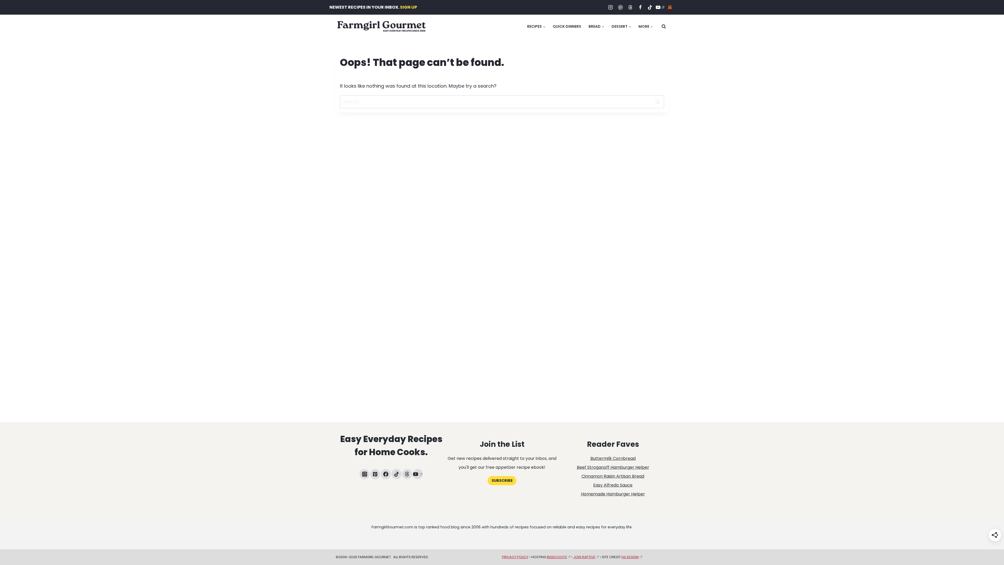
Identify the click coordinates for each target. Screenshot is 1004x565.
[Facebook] (640, 7)
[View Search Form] (663, 26)
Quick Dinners (567, 26)
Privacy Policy (515, 557)
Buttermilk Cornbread (613, 458)
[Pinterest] (620, 7)
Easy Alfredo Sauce (612, 485)
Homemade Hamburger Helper (613, 494)
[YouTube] (660, 7)
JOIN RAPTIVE (584, 557)
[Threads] (630, 7)
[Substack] (670, 7)
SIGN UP (408, 7)
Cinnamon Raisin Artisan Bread (612, 476)
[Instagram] (610, 7)
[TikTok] (650, 7)
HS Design (630, 557)
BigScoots (557, 557)
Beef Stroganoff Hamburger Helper (613, 467)
